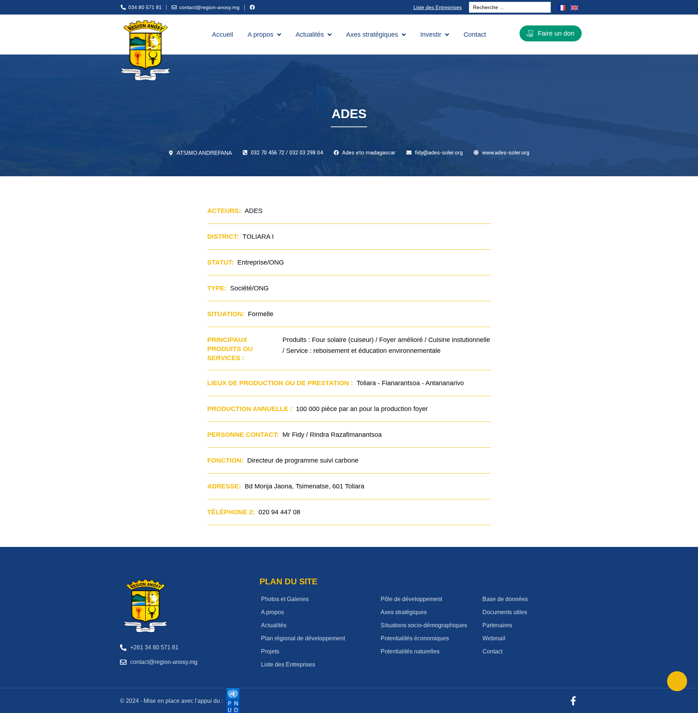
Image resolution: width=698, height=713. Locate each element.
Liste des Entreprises (437, 7)
